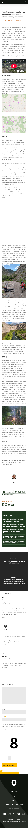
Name (4, 709)
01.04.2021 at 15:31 (6, 603)
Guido (5, 629)
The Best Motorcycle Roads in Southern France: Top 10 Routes (13, 531)
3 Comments (18, 20)
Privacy (14, 796)
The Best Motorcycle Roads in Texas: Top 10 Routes (13, 537)
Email (4, 717)
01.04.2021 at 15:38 (8, 631)
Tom (5, 20)
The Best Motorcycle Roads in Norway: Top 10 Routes (13, 520)
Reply (4, 617)
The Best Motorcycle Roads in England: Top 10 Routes (13, 542)
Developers (14, 809)
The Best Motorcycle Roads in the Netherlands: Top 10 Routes (14, 525)
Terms (14, 800)
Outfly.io (23, 821)
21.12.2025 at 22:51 (6, 658)
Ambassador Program (14, 805)
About (14, 792)
